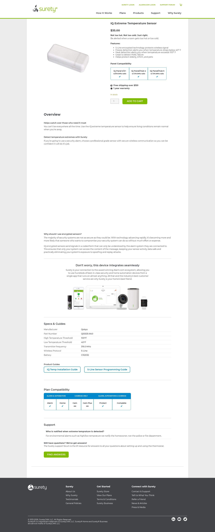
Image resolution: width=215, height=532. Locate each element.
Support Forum (167, 5)
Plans (122, 13)
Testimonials (72, 499)
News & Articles (139, 503)
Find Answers (56, 454)
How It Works (104, 13)
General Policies (73, 503)
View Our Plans (104, 495)
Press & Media (138, 507)
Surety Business (105, 503)
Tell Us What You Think (143, 495)
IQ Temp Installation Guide (62, 369)
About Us (70, 491)
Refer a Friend (139, 499)
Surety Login (128, 5)
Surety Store (103, 491)
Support (155, 13)
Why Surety (174, 13)
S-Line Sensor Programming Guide (107, 369)
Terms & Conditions (106, 499)
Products (138, 13)
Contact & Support (141, 491)
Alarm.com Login (147, 5)
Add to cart (135, 101)
